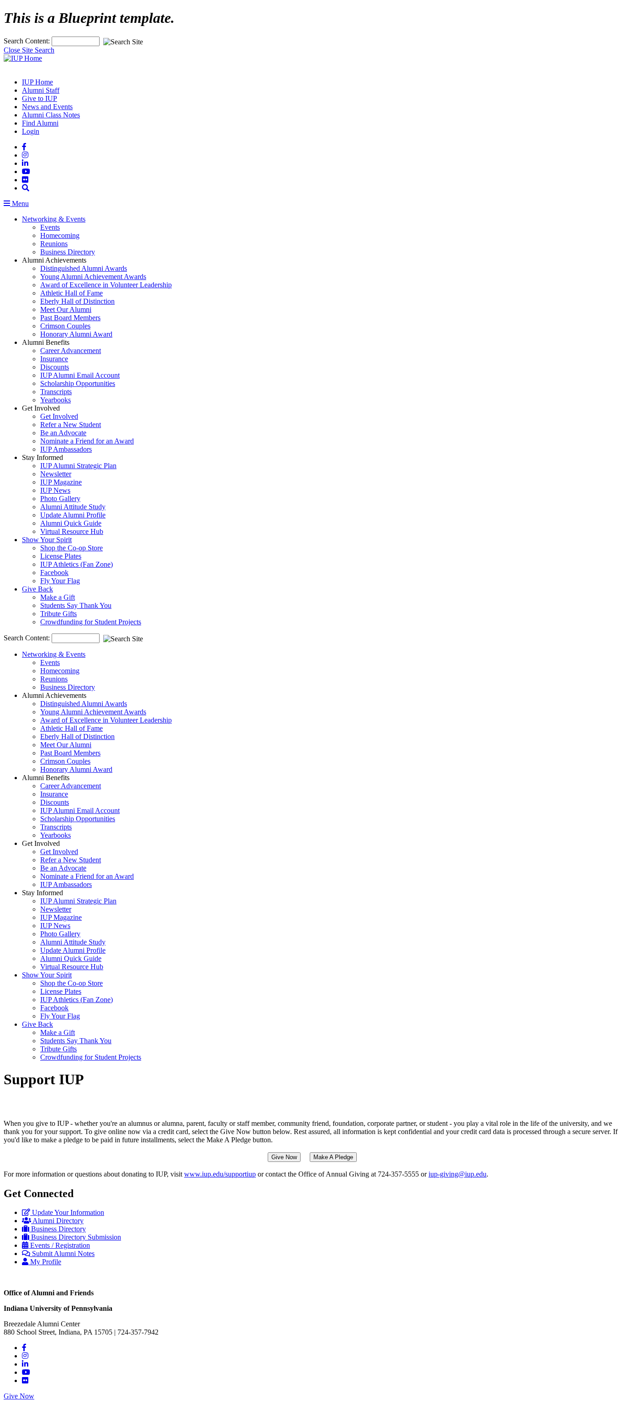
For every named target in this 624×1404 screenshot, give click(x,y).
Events (50, 227)
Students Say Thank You (75, 605)
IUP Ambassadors (66, 449)
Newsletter (55, 474)
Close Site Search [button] (29, 50)
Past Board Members (70, 318)
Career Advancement (70, 350)
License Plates (60, 556)
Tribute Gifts (58, 614)
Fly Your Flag (60, 581)
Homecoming (59, 235)
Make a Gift (57, 597)
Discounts (54, 367)
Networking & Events (53, 219)
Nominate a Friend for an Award (87, 441)
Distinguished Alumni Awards (83, 268)
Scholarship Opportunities (77, 383)
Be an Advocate (63, 433)
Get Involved (59, 416)
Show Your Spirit (47, 540)
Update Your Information (67, 1212)
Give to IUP (39, 98)
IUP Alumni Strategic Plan (78, 466)
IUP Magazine (61, 482)
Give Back (37, 589)
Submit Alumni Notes (62, 1253)
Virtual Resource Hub (71, 531)
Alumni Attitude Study (73, 507)
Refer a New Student (70, 424)
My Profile (44, 1262)
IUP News (55, 490)
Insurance (54, 359)
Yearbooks (55, 400)
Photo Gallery (60, 498)
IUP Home (37, 82)
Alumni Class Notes (51, 115)
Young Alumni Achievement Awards (93, 276)
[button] (25, 188)
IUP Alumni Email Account (80, 375)
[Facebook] (24, 147)
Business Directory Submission (75, 1237)
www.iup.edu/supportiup (220, 1174)
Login (30, 131)
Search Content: (28, 41)
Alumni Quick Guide (70, 523)
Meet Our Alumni (65, 309)
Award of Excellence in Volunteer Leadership (106, 285)
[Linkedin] (25, 163)
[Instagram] (25, 155)
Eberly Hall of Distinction (77, 301)
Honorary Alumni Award (76, 334)
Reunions (54, 244)
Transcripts (56, 392)
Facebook (54, 572)
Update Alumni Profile (73, 515)
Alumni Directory (57, 1221)
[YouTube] (26, 171)
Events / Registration (59, 1245)
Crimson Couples (65, 326)
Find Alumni (40, 123)
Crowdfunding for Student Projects (90, 622)
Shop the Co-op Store (71, 548)
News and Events (47, 107)
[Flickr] (25, 180)
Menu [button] (19, 203)
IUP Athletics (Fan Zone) (76, 564)
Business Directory (67, 252)
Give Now (19, 1396)
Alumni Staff (40, 90)
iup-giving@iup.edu (457, 1174)
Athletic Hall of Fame (71, 293)
